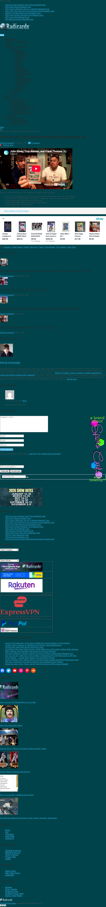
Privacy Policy (10, 857)
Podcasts (15, 91)
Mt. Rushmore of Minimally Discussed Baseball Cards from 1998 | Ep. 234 (39, 308)
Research (20, 88)
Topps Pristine (50, 247)
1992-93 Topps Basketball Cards (17, 535)
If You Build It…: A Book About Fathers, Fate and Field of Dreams (30, 658)
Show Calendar (11, 889)
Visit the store (72, 379)
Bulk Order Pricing (12, 873)
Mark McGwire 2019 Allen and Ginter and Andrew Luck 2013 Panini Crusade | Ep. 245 (45, 270)
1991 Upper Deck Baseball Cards (17, 17)
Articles (14, 49)
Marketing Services (12, 853)
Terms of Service (11, 855)
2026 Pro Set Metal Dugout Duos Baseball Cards (23, 13)
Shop (13, 97)
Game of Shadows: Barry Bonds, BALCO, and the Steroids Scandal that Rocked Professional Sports (42, 660)
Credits (8, 859)
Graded (26, 247)
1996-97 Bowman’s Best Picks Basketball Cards (22, 533)
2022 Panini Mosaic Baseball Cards (18, 7)
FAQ (7, 832)
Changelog (9, 834)
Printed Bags (17, 103)
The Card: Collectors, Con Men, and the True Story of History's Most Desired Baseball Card (39, 654)
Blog (15, 45)
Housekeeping (23, 78)
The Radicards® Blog (8, 903)
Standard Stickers (20, 106)
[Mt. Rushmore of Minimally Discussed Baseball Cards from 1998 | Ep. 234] (4, 303)
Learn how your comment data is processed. (45, 454)
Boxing (19, 61)
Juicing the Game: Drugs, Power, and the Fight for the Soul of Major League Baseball (36, 664)
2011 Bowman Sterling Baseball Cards (19, 19)
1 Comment (35, 143)
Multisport (22, 69)
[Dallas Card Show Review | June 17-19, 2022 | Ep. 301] (4, 322)
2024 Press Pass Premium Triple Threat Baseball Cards (25, 5)
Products (21, 86)
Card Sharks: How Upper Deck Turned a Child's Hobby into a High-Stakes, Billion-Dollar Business (41, 649)
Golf (18, 64)
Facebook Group (11, 891)
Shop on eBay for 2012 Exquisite (16, 211)
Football (20, 56)
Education (21, 71)
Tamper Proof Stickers (22, 108)
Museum (8, 887)
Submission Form (19, 123)
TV (29, 143)
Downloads (9, 875)
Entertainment (24, 74)
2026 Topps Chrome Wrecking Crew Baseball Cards (24, 15)
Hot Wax (20, 76)
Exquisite (7, 247)
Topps (41, 247)
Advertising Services (13, 851)
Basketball (21, 54)
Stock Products (18, 101)
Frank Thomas (17, 247)
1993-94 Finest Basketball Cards (17, 537)
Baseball (20, 51)
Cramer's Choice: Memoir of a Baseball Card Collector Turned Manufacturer (33, 645)
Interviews (21, 83)
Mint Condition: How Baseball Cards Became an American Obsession (30, 651)
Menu (2, 35)
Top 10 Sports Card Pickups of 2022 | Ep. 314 (24, 289)
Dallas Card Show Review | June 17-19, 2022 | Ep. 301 (28, 327)
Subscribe (17, 40)
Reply (24, 401)
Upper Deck (71, 247)
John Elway (34, 247)
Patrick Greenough (7, 143)
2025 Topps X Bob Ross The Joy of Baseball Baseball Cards (27, 9)
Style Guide (9, 836)
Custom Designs (18, 111)
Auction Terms (18, 120)
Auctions (14, 117)
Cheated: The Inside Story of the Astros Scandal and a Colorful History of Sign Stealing (37, 643)
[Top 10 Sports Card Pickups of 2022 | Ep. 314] (4, 284)
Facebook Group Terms (14, 894)
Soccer (19, 66)
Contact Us (9, 838)
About (7, 830)
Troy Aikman (61, 247)
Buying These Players (13, 896)
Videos (13, 93)
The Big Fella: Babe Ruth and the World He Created (24, 647)
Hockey (19, 59)
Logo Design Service (20, 113)
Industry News (23, 81)
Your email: (4, 464)
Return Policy (10, 871)
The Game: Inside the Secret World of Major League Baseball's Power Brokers (34, 662)
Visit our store (8, 145)
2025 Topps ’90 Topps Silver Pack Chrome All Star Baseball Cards (29, 11)
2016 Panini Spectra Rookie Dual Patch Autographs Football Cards (29, 539)
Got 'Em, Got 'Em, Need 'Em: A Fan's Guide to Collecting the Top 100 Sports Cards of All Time (40, 656)
